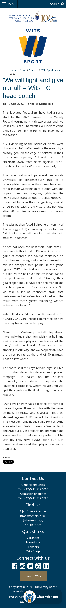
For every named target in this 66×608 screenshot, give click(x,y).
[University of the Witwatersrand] (33, 17)
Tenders (33, 547)
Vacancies (33, 538)
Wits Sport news (50, 70)
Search (55, 4)
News (23, 70)
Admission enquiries (33, 494)
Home (13, 70)
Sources (33, 70)
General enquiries (33, 485)
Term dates (33, 542)
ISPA (22, 601)
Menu (11, 4)
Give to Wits (33, 576)
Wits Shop (33, 551)
